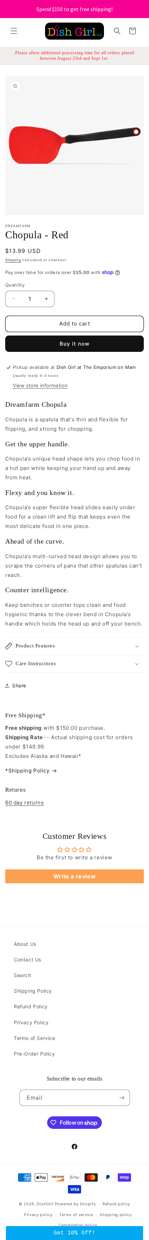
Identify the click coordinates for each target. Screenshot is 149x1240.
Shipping (13, 260)
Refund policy (116, 1203)
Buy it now (74, 343)
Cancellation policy (78, 1225)
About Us (25, 944)
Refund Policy (31, 1006)
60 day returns (24, 802)
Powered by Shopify (75, 1203)
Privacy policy (38, 1214)
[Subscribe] (122, 1098)
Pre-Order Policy (34, 1054)
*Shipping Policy (27, 770)
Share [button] (19, 685)
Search (22, 975)
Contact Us (27, 959)
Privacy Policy (31, 1022)
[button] (13, 31)
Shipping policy (116, 1214)
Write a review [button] (74, 876)
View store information (40, 385)
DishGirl (45, 1203)
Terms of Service (34, 1038)
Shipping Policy (33, 991)
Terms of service (76, 1214)
